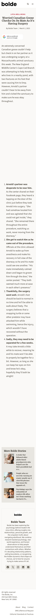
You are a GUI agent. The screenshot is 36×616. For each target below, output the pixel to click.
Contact (31, 607)
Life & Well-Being (18, 14)
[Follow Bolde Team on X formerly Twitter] (13, 567)
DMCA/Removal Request (24, 610)
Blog (24, 607)
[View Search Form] (28, 4)
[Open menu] (32, 4)
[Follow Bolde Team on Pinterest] (28, 567)
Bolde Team (13, 28)
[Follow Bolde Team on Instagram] (18, 567)
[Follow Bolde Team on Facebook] (8, 567)
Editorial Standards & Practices (22, 614)
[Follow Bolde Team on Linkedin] (23, 567)
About (18, 607)
